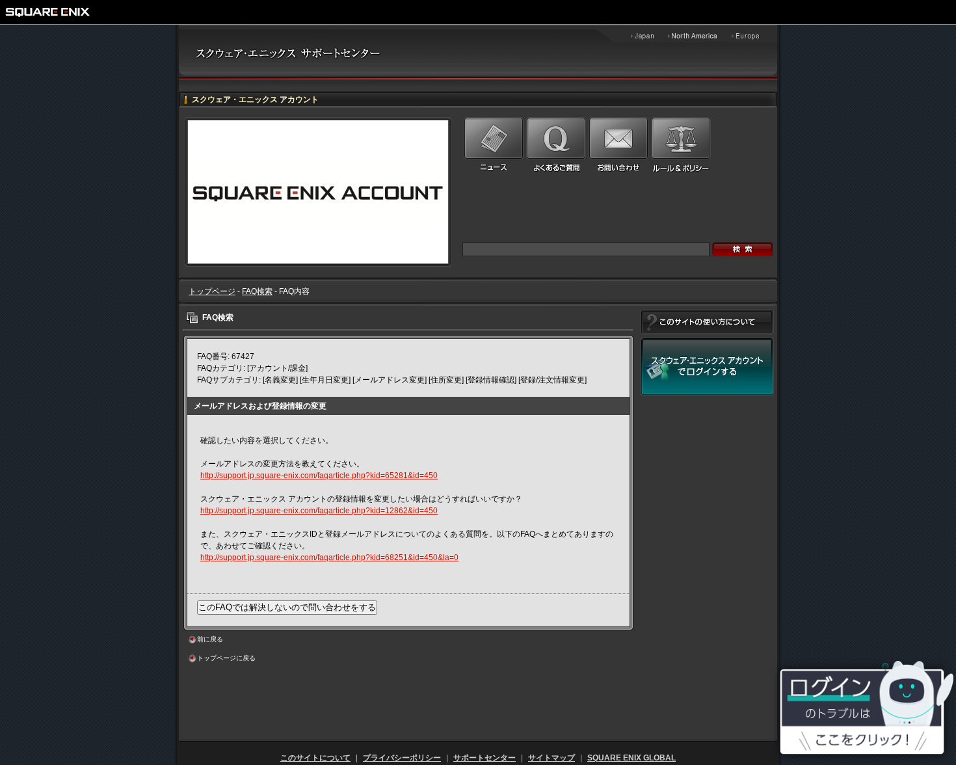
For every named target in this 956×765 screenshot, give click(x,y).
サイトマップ (551, 757)
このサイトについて (315, 757)
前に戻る (210, 639)
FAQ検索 (257, 291)
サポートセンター (484, 757)
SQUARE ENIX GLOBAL (631, 757)
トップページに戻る (226, 658)
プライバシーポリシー (402, 757)
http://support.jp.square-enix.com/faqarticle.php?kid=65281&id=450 (319, 475)
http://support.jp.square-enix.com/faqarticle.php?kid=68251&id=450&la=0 (329, 557)
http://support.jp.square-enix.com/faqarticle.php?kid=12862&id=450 (319, 510)
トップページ (212, 291)
